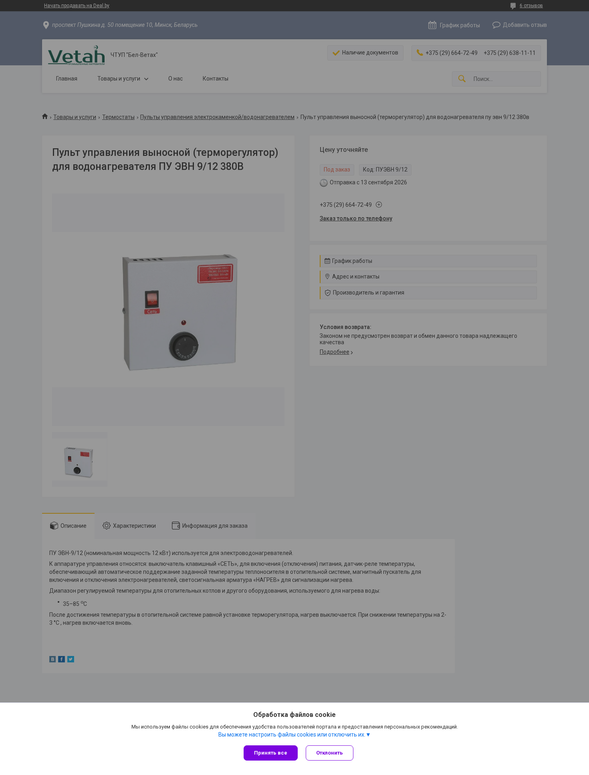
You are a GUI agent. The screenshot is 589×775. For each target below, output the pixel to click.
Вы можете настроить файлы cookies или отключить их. (291, 734)
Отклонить (329, 753)
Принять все (270, 753)
